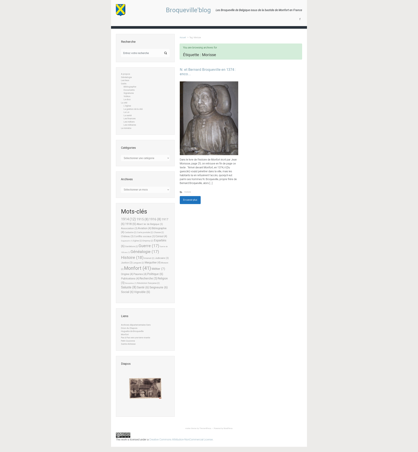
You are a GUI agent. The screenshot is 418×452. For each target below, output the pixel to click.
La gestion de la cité (133, 109)
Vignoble (142, 292)
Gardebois (131, 246)
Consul (161, 236)
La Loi (126, 112)
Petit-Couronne (128, 341)
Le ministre (126, 128)
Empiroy (148, 240)
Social (127, 292)
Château (127, 236)
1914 (128, 219)
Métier (158, 269)
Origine (127, 274)
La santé (128, 115)
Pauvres (140, 274)
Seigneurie (158, 287)
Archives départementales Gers (136, 325)
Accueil (183, 37)
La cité (124, 102)
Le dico (127, 99)
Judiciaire (162, 258)
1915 (143, 219)
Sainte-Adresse (128, 344)
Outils (123, 83)
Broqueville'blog (188, 10)
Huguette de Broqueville (132, 331)
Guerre (149, 246)
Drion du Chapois (129, 328)
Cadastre (131, 232)
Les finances (130, 118)
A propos (125, 74)
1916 (155, 219)
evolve (188, 428)
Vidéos (127, 96)
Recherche (148, 278)
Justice (126, 262)
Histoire (187, 192)
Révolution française (148, 283)
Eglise (137, 240)
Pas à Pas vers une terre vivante (135, 337)
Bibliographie (130, 86)
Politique (155, 274)
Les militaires (130, 125)
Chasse (159, 232)
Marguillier (153, 262)
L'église (127, 106)
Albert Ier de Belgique (150, 224)
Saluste (128, 287)
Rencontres (131, 283)
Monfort (137, 268)
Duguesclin (127, 241)
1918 (130, 224)
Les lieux (125, 80)
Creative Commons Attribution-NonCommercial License (181, 439)
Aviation (144, 228)
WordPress (228, 428)
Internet (149, 258)
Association (129, 228)
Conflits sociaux (144, 236)
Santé (143, 287)
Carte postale (145, 232)
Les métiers (129, 122)
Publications (130, 278)
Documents (129, 90)
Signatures (129, 93)
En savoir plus (190, 200)
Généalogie (126, 77)
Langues (138, 262)
